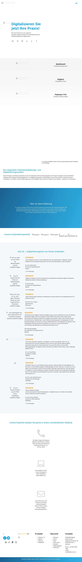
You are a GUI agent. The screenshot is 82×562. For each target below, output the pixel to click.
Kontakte (55, 544)
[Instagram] (4, 538)
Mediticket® (41, 542)
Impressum (56, 547)
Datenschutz (56, 542)
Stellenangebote (57, 545)
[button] (76, 3)
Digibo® (40, 539)
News (54, 540)
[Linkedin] (8, 538)
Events (55, 539)
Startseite (55, 537)
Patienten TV (41, 537)
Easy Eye (40, 540)
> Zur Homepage (29, 271)
